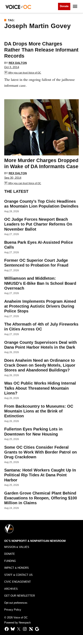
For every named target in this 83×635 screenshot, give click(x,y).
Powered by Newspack (17, 622)
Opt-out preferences (15, 602)
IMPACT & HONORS (16, 567)
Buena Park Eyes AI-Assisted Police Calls (38, 244)
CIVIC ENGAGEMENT (17, 581)
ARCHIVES (11, 589)
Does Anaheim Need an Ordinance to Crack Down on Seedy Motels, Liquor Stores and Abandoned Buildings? (39, 365)
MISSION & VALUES (16, 547)
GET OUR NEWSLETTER (19, 595)
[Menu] (75, 6)
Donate (64, 6)
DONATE (9, 554)
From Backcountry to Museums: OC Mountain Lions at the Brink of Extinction (38, 411)
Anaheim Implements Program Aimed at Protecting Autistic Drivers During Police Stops (40, 306)
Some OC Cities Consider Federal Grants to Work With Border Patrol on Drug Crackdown (40, 452)
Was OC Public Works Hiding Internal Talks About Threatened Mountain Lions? (40, 388)
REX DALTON (18, 62)
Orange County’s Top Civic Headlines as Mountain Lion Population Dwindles (41, 203)
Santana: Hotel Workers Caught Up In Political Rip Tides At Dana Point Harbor (40, 475)
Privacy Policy (12, 609)
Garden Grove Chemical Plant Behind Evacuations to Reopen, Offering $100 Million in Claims (40, 498)
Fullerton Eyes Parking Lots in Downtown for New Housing (33, 431)
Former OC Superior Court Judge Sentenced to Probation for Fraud (36, 262)
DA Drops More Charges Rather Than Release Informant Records (41, 50)
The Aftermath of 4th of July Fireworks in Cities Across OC (41, 326)
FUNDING (10, 561)
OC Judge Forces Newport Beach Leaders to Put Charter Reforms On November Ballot (38, 224)
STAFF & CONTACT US (18, 575)
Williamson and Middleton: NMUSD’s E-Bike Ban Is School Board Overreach (40, 283)
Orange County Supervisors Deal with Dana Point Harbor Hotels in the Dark (40, 344)
